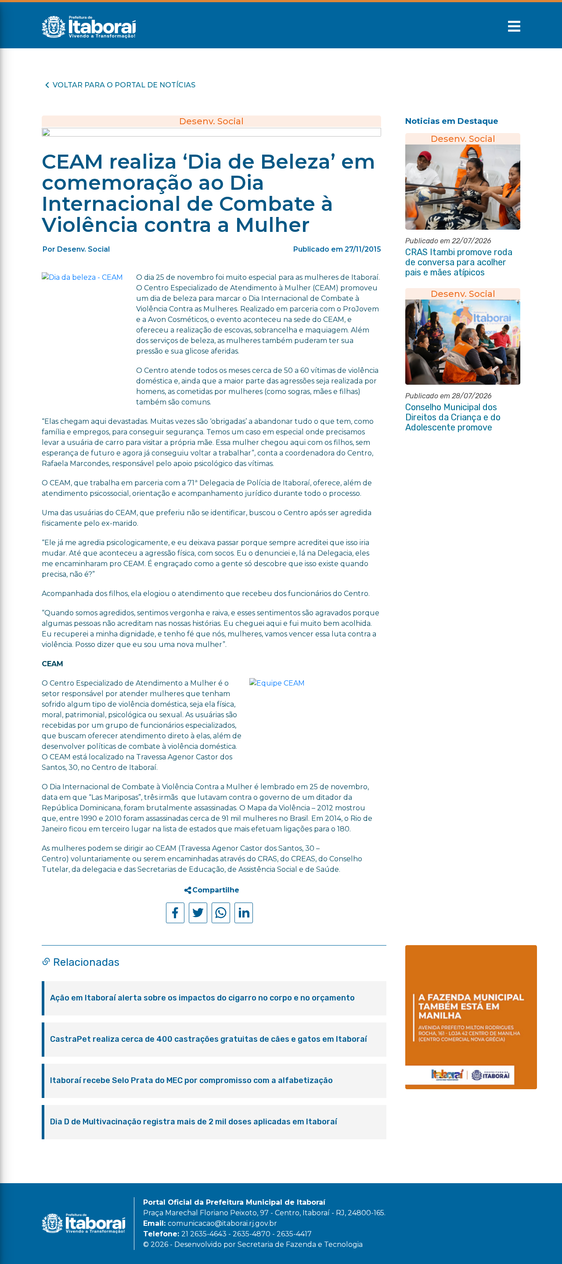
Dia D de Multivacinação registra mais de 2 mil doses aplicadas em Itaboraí (193, 1122)
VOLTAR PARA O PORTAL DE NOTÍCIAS (124, 85)
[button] (514, 26)
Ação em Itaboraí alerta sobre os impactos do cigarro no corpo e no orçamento (202, 998)
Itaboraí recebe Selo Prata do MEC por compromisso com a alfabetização (191, 1080)
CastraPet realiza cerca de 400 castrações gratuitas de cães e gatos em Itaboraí (208, 1039)
